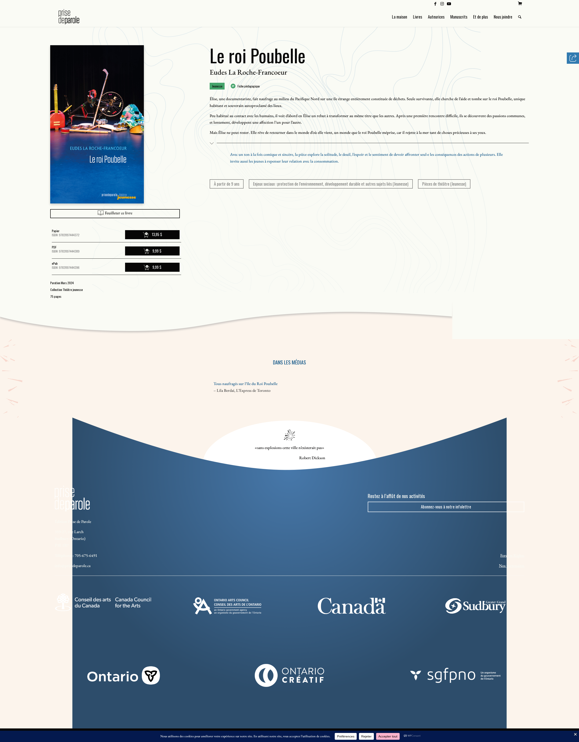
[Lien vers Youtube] (449, 3)
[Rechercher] (519, 17)
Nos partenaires (511, 565)
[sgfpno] (455, 675)
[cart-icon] (520, 3)
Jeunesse (217, 86)
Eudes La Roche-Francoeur (248, 72)
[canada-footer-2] (352, 606)
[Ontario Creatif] (289, 675)
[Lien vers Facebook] (435, 3)
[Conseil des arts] (103, 602)
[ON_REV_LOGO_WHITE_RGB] (123, 675)
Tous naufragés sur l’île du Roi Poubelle (246, 383)
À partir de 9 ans (226, 184)
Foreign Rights (512, 555)
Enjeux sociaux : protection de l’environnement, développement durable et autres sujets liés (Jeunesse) (330, 184)
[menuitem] (520, 3)
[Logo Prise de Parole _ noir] (74, 17)
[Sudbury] (476, 605)
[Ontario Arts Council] (227, 605)
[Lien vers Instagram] (442, 3)
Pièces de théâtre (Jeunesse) (444, 184)
